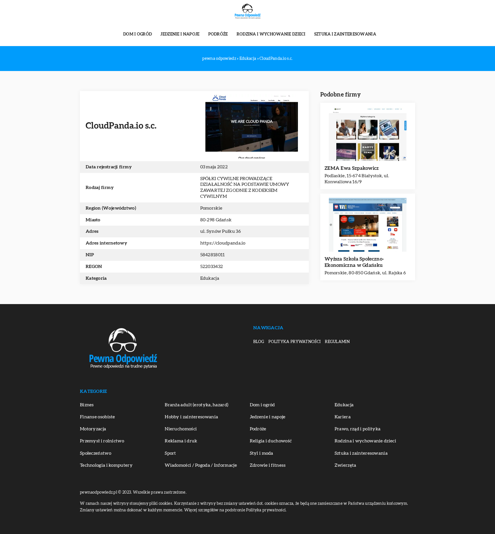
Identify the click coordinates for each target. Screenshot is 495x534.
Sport (170, 453)
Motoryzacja (93, 429)
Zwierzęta (345, 465)
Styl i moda (261, 453)
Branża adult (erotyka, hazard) (196, 405)
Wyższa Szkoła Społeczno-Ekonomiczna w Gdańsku (354, 262)
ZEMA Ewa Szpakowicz (352, 168)
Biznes (87, 405)
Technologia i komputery (106, 465)
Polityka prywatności (294, 342)
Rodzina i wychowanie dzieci (271, 34)
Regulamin (337, 342)
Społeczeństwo (95, 453)
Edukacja (209, 278)
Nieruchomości (181, 429)
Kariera (343, 417)
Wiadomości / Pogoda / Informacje (201, 465)
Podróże (218, 34)
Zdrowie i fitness (268, 465)
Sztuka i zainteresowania (345, 34)
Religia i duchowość (271, 441)
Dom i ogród (137, 34)
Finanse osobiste (97, 417)
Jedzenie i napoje (179, 34)
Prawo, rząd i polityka (358, 429)
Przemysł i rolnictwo (102, 441)
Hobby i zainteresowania (191, 417)
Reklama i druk (181, 441)
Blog (258, 342)
